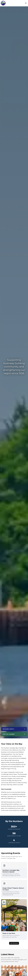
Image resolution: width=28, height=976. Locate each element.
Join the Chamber (8, 734)
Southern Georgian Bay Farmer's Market (11, 871)
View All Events (14, 943)
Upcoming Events (8, 729)
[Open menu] (25, 3)
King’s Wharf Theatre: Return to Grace (13, 889)
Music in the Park (9, 933)
